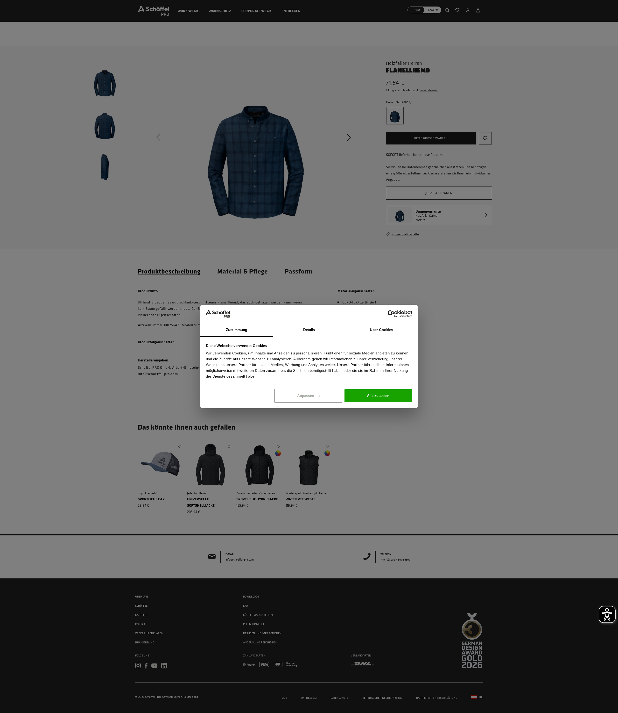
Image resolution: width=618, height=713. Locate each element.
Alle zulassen (378, 396)
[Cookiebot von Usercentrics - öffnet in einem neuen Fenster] (391, 313)
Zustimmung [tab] (236, 330)
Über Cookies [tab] (381, 330)
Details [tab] (309, 330)
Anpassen (305, 396)
